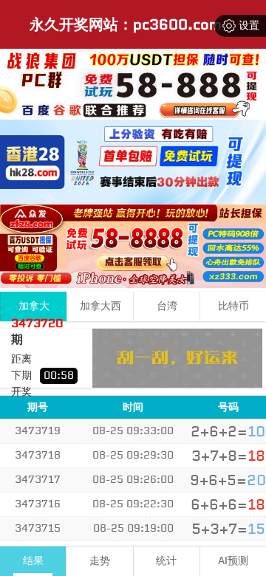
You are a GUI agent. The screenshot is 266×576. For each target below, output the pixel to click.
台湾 (167, 306)
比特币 (233, 306)
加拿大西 (100, 306)
